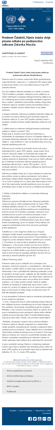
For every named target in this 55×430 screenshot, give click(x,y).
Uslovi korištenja (25, 410)
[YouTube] (39, 419)
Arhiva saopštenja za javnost (19, 371)
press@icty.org (48, 364)
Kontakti (13, 410)
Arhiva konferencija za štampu (20, 376)
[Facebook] (30, 419)
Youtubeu (35, 366)
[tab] (27, 370)
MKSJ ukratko (13, 386)
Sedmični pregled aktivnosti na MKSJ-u (24, 381)
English (7, 9)
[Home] (28, 17)
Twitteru (29, 366)
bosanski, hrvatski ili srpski (32, 9)
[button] (32, 20)
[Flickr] (44, 419)
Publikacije (11, 391)
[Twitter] (35, 419)
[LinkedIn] (49, 419)
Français (16, 9)
